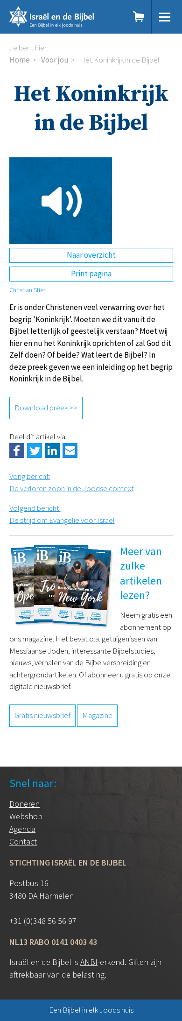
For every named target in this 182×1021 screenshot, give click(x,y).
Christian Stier (27, 290)
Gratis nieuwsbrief (42, 715)
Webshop (25, 816)
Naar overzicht (91, 255)
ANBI (89, 962)
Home (19, 60)
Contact (23, 841)
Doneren (24, 803)
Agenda (22, 829)
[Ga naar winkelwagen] (139, 17)
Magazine (97, 715)
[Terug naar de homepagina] (62, 17)
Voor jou (55, 60)
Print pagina (91, 273)
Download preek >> (45, 407)
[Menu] (164, 17)
